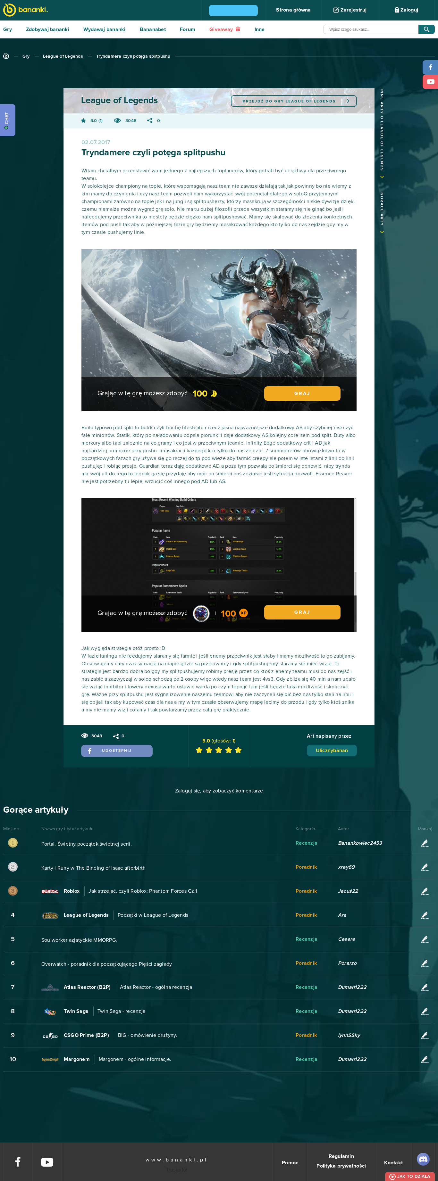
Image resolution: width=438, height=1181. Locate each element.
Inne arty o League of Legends (381, 130)
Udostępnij (117, 751)
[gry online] (25, 11)
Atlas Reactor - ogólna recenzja (156, 987)
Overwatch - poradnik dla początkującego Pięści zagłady (106, 964)
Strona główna (293, 9)
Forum (187, 29)
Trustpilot (177, 1169)
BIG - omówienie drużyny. (147, 1035)
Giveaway (221, 29)
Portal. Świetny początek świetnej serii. (86, 844)
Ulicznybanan (332, 750)
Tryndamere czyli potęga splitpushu (133, 56)
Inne (260, 29)
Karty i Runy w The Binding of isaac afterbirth (93, 868)
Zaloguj (408, 9)
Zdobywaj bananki (47, 29)
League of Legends (63, 56)
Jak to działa (413, 1176)
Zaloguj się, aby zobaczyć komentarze (219, 790)
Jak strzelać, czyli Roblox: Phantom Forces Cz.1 (142, 891)
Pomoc (290, 1162)
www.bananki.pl (177, 1159)
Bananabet (153, 29)
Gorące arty (381, 209)
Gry (7, 29)
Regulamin (341, 1156)
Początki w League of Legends (153, 915)
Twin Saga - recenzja (121, 1011)
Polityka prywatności (341, 1166)
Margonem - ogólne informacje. (135, 1059)
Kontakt (393, 1162)
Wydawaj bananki (104, 29)
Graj (302, 393)
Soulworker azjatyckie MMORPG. (79, 940)
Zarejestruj (352, 9)
